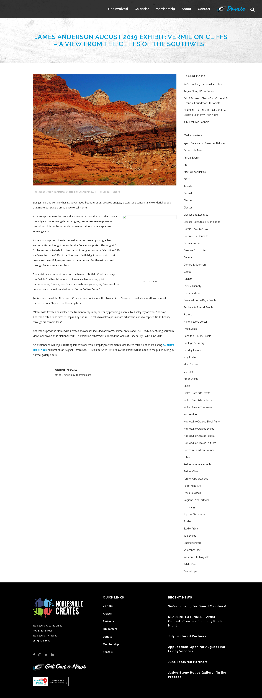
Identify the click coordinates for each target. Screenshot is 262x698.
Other (187, 457)
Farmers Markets (193, 293)
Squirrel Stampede (194, 514)
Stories (70, 191)
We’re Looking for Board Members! (204, 84)
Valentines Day (192, 550)
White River (190, 564)
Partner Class (191, 471)
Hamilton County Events (197, 336)
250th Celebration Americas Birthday (205, 143)
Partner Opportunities (196, 478)
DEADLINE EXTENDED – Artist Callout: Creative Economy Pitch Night (195, 621)
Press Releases (192, 492)
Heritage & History (194, 343)
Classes (188, 200)
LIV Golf (188, 371)
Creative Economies (195, 250)
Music (187, 385)
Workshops (190, 571)
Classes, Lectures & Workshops (202, 221)
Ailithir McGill (87, 191)
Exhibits (188, 278)
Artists (60, 191)
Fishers (188, 314)
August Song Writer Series (199, 91)
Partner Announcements (197, 464)
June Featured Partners (188, 662)
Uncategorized (192, 542)
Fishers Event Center (195, 321)
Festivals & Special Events (198, 307)
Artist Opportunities (195, 171)
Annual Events (192, 157)
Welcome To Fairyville (196, 557)
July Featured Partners (196, 122)
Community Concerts (196, 236)
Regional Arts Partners (196, 500)
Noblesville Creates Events (199, 428)
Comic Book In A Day (196, 229)
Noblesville (190, 414)
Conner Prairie (192, 243)
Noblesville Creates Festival (199, 435)
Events (187, 271)
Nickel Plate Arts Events (197, 393)
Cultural (188, 257)
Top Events (190, 535)
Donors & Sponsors (195, 264)
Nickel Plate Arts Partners (198, 400)
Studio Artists (191, 528)
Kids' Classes (191, 364)
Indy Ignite (190, 357)
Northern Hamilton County (199, 450)
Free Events (190, 328)
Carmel (188, 193)
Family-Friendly (192, 286)
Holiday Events (192, 350)
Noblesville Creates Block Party (202, 421)
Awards (188, 186)
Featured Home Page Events (200, 300)
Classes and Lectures (196, 214)
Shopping (189, 507)
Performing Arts (193, 485)
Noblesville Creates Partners (200, 443)
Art (185, 164)
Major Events (191, 378)
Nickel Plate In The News (198, 407)
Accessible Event (193, 150)
